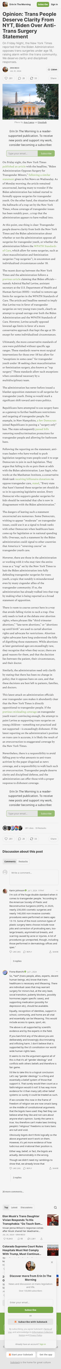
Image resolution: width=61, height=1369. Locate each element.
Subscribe (43, 4)
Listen (54, 69)
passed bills (42, 429)
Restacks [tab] (23, 861)
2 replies (17, 1177)
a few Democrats (46, 421)
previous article (11, 279)
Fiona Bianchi (16, 971)
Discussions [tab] (26, 1207)
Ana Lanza (29, 122)
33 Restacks (40, 828)
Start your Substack (22, 1354)
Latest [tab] (14, 1207)
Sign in (54, 4)
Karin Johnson (16, 890)
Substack (15, 1362)
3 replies (17, 961)
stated (35, 483)
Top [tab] (6, 1207)
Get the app (46, 1354)
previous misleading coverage (20, 712)
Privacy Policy (35, 1335)
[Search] (55, 1207)
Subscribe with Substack (32, 1321)
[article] (30, 1227)
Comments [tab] (9, 861)
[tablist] (16, 861)
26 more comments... (13, 1191)
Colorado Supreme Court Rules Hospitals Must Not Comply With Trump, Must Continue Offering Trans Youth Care (23, 1250)
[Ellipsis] (56, 890)
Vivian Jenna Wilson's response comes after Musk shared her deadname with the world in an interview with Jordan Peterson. (23, 1229)
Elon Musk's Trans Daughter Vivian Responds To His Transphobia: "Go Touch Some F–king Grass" (22, 1220)
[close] (51, 1262)
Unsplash (42, 122)
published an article (14, 167)
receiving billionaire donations (33, 479)
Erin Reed (14, 68)
